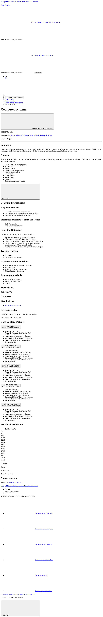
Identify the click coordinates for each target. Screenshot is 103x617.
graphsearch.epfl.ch (15, 482)
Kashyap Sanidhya (46, 135)
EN (6, 78)
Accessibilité (5, 594)
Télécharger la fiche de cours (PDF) (42, 128)
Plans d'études (5, 5)
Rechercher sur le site (7, 39)
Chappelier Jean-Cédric (31, 135)
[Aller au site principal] (20, 95)
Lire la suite (5, 198)
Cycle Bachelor (10, 101)
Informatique (11, 326)
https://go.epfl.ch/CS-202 (13, 305)
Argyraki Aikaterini (17, 135)
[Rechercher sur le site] (16, 71)
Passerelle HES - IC (11, 346)
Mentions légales (14, 594)
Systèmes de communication (14, 103)
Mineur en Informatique (11, 404)
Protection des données (27, 594)
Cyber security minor (11, 385)
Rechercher (38, 72)
